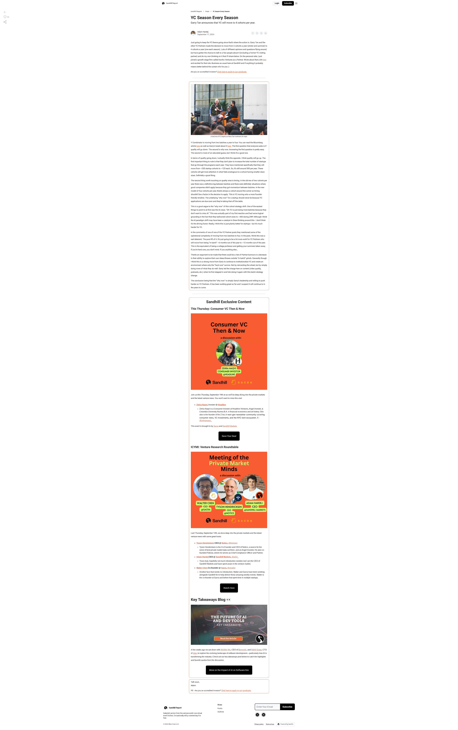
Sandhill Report (196, 11)
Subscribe (288, 3)
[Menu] (296, 3)
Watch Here (229, 588)
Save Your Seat (229, 436)
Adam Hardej (202, 32)
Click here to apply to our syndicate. (232, 72)
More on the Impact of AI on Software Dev (229, 670)
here (264, 60)
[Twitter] (257, 714)
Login (277, 3)
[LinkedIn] (263, 714)
